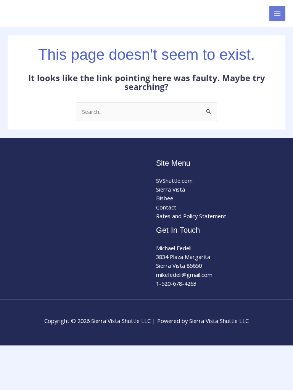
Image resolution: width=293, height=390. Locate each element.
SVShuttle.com (174, 180)
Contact (166, 207)
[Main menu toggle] (277, 14)
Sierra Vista (170, 189)
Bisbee (164, 198)
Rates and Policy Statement (191, 216)
